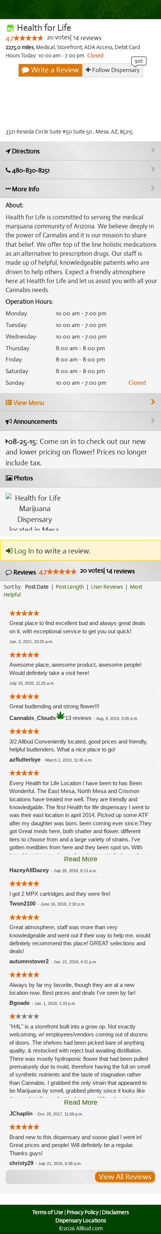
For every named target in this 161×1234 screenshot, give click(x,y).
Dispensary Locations (80, 1220)
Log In (23, 551)
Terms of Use (47, 1212)
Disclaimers (115, 1212)
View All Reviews (125, 1177)
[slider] (28, 38)
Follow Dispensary (115, 70)
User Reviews (107, 586)
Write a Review (54, 70)
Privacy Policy (82, 1212)
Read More (80, 859)
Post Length (70, 586)
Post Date (37, 586)
